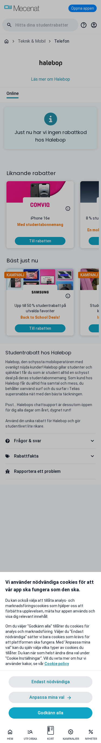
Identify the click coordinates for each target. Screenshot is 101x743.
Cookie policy (56, 664)
